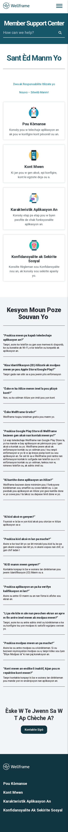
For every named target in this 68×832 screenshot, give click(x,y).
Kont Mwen (13, 792)
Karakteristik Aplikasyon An (27, 801)
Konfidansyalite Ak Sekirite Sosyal (32, 810)
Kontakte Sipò (34, 729)
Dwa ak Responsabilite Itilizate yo (34, 84)
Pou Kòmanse (15, 783)
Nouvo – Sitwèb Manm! (34, 92)
